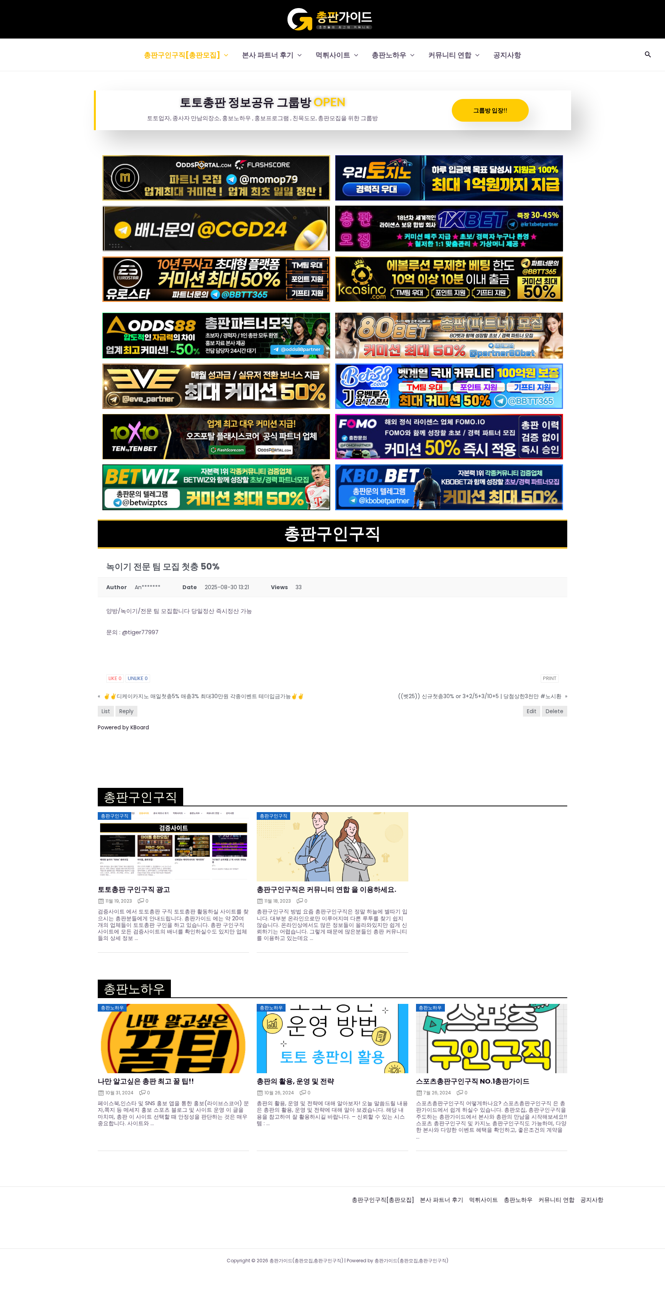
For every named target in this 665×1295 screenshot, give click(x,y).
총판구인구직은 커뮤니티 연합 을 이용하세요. (326, 889)
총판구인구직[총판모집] (182, 55)
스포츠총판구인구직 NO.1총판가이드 (473, 1081)
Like (115, 678)
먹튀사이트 (333, 55)
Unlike (138, 678)
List (106, 711)
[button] (224, 55)
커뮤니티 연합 (449, 55)
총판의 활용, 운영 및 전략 (295, 1081)
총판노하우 (389, 55)
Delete (554, 711)
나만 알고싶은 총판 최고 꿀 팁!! (146, 1081)
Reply (126, 711)
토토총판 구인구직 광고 (134, 889)
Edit (531, 711)
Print (549, 678)
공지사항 (507, 55)
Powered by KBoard (123, 727)
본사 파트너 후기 (268, 55)
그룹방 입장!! (490, 110)
